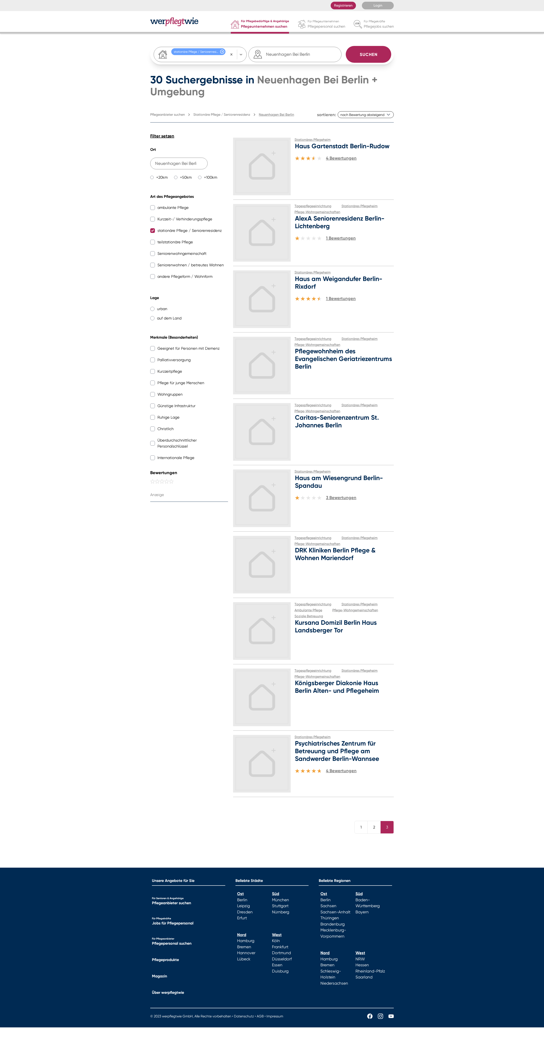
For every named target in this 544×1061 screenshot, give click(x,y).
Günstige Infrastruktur (176, 406)
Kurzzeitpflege (169, 371)
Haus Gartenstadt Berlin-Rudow (342, 146)
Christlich (165, 428)
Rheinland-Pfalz (370, 971)
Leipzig (243, 906)
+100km (210, 177)
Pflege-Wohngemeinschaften (317, 212)
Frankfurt (280, 947)
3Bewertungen (341, 497)
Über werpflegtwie (168, 992)
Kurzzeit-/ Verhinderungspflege (184, 219)
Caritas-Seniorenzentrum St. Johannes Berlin (337, 421)
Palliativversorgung (174, 360)
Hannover (246, 953)
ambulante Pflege (173, 207)
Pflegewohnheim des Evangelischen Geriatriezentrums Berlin (343, 358)
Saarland (364, 977)
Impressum (274, 1016)
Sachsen (328, 906)
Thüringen (329, 918)
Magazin (159, 976)
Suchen (368, 54)
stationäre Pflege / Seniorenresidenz (189, 230)
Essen (277, 965)
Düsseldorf (282, 959)
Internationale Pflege (175, 457)
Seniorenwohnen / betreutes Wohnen (190, 265)
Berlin (242, 900)
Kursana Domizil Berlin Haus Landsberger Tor (336, 626)
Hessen (362, 965)
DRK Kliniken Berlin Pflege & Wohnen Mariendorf (335, 554)
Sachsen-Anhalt (335, 912)
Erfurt (242, 918)
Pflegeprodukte (165, 959)
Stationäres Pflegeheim (313, 140)
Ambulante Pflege (308, 610)
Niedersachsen (334, 983)
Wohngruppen (170, 394)
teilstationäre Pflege (175, 242)
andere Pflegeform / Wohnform (184, 276)
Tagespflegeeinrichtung (313, 206)
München (280, 900)
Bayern (362, 912)
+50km (186, 177)
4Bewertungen (341, 158)
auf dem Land (169, 318)
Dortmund (281, 953)
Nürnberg (280, 912)
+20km (162, 177)
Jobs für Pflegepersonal (172, 923)
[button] (222, 52)
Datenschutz (244, 1016)
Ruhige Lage (168, 417)
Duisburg (280, 971)
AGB (260, 1016)
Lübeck (243, 959)
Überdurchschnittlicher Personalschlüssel (177, 443)
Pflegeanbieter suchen (171, 903)
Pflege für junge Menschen (180, 383)
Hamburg (245, 940)
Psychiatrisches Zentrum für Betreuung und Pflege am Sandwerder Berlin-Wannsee (337, 751)
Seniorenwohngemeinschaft (182, 253)
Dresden (245, 912)
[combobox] (288, 54)
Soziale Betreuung (309, 616)
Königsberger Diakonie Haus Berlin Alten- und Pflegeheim (337, 686)
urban (162, 309)
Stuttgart (280, 906)
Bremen (244, 947)
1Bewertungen (341, 238)
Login (378, 5)
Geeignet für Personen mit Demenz (188, 348)
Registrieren (343, 5)
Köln (276, 940)
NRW (360, 959)
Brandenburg (332, 924)
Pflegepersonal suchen (171, 943)
